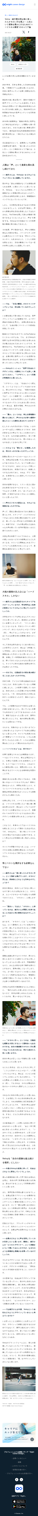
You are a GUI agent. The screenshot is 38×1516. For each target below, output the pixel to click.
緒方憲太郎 (19, 68)
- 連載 (19, 1462)
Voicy (12, 64)
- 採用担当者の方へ (19, 1469)
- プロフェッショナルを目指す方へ (19, 1473)
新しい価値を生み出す (11, 15)
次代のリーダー (23, 64)
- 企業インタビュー (19, 1458)
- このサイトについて (19, 1466)
